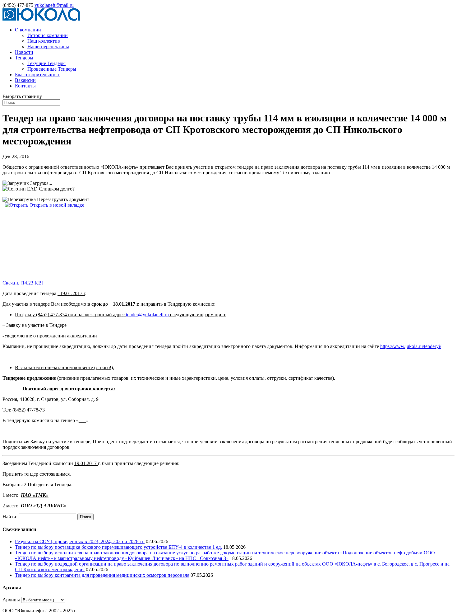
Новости (24, 52)
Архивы (11, 599)
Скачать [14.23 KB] (22, 282)
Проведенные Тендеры (51, 69)
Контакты (25, 85)
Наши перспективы (48, 46)
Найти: (9, 516)
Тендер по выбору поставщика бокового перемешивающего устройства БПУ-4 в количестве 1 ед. (118, 547)
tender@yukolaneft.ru (147, 314)
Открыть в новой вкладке (56, 205)
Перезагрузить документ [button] (62, 199)
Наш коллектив (43, 41)
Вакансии (25, 80)
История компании (47, 35)
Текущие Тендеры (46, 63)
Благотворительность (37, 74)
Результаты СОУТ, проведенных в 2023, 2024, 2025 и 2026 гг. (80, 541)
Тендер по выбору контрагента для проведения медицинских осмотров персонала (102, 575)
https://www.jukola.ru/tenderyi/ (410, 346)
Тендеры (24, 57)
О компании (28, 29)
